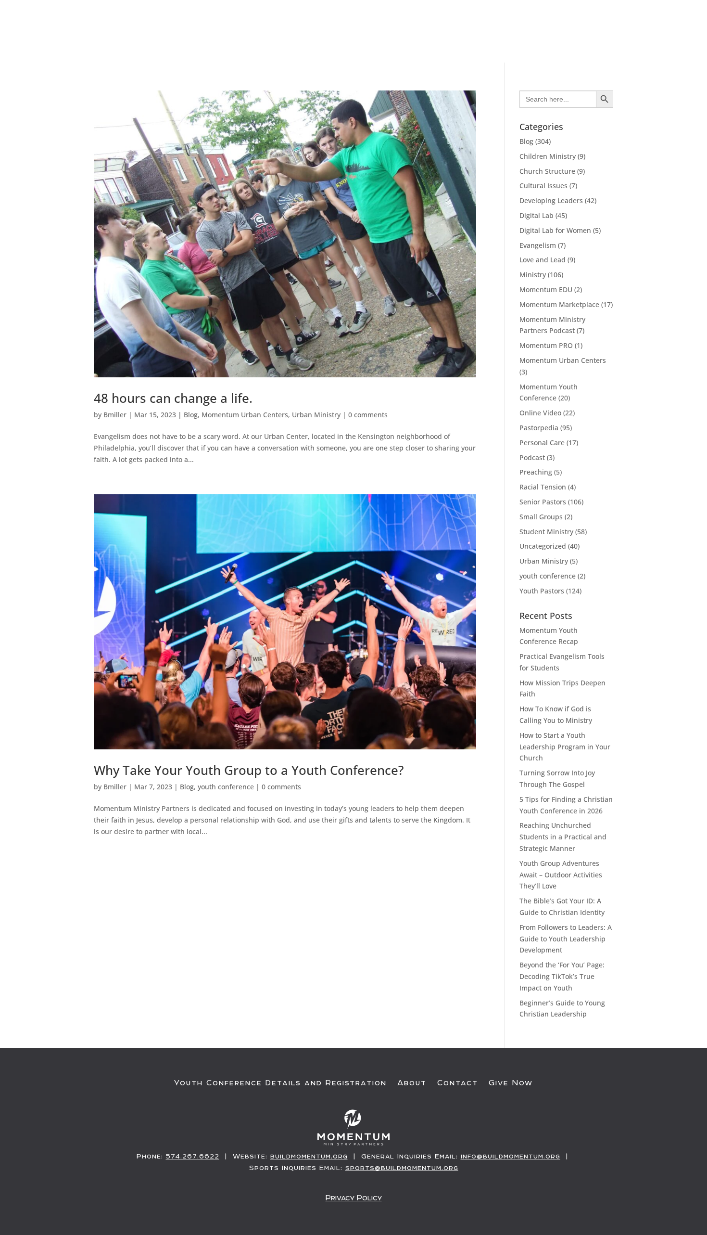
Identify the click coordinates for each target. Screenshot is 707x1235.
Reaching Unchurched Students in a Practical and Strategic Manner (562, 837)
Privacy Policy (354, 1198)
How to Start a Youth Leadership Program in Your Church (564, 747)
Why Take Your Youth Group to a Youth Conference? (249, 770)
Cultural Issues (543, 185)
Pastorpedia (538, 427)
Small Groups (541, 516)
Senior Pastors (542, 501)
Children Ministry (547, 156)
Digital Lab (536, 215)
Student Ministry (546, 531)
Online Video (540, 412)
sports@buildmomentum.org (401, 1167)
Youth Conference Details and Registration (280, 1083)
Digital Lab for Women (555, 230)
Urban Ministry (316, 414)
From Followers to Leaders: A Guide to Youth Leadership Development (565, 939)
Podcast (532, 457)
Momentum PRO (546, 345)
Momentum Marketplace (559, 304)
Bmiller (114, 414)
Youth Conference (407, 42)
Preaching (535, 471)
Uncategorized (542, 546)
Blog (191, 414)
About (412, 1083)
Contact (457, 1083)
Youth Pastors (541, 590)
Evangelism (537, 245)
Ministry (532, 274)
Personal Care (542, 442)
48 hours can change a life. (173, 398)
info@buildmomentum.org (510, 1156)
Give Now (645, 42)
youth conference (226, 786)
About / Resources (563, 42)
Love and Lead (542, 259)
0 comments (368, 414)
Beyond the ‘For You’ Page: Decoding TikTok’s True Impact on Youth (562, 976)
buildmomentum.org (309, 1156)
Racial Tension (542, 486)
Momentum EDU (545, 289)
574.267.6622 (192, 1156)
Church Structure (547, 171)
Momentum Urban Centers (245, 414)
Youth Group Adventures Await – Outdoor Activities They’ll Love (560, 875)
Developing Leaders (551, 200)
